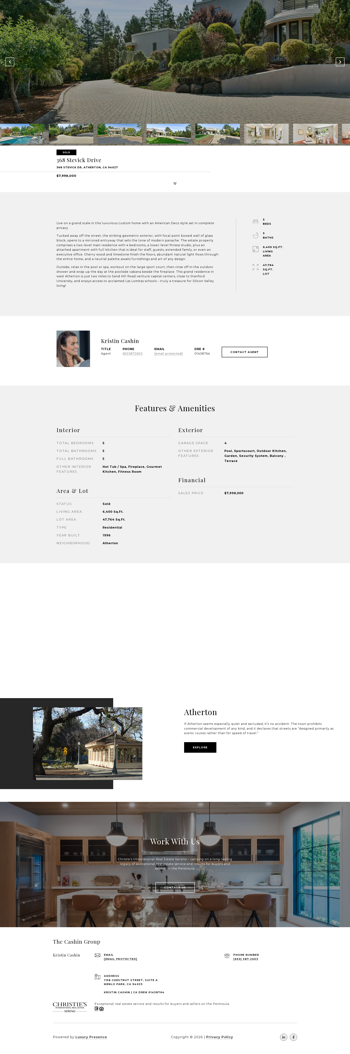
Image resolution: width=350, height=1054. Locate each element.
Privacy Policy (219, 1037)
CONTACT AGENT (244, 352)
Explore (200, 747)
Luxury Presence (91, 1037)
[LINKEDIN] (283, 1037)
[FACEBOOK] (293, 1037)
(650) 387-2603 (245, 959)
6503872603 (133, 353)
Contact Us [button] (175, 887)
